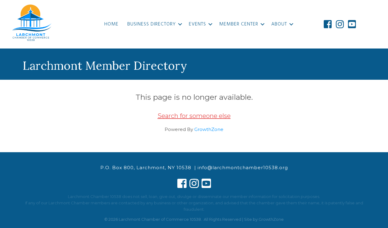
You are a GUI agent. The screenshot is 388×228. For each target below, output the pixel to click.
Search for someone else (194, 115)
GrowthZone (208, 129)
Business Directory (151, 24)
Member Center (238, 24)
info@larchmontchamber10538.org (243, 167)
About (279, 24)
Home (111, 24)
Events (197, 24)
